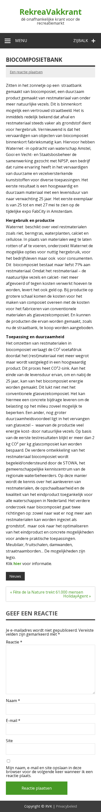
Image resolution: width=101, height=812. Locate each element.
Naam (13, 701)
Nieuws (15, 576)
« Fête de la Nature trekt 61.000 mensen (46, 592)
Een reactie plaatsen (26, 72)
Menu (21, 40)
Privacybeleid (66, 806)
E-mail (13, 720)
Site (9, 741)
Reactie (14, 642)
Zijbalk (80, 40)
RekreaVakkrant (50, 11)
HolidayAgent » (77, 596)
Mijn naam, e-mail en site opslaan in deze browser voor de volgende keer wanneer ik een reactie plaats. (49, 772)
